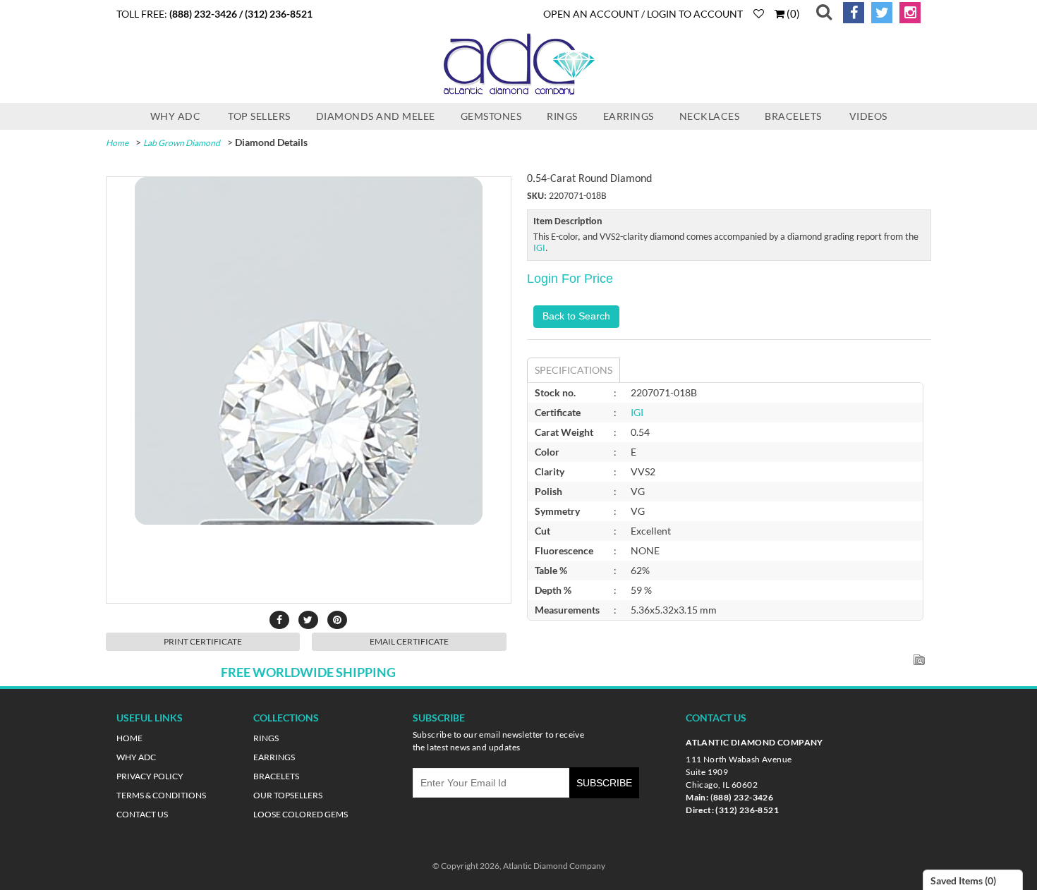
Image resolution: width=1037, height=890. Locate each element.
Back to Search (576, 316)
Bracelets (793, 116)
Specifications (573, 370)
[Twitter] (879, 12)
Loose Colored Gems (300, 814)
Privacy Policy (149, 776)
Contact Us (142, 814)
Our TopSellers (287, 795)
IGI (539, 248)
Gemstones (491, 116)
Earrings (628, 116)
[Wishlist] (758, 13)
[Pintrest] (337, 620)
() (792, 13)
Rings (562, 116)
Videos (868, 116)
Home (117, 143)
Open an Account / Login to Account (643, 14)
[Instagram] (908, 12)
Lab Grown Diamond (181, 143)
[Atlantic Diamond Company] (518, 93)
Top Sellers (259, 116)
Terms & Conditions (161, 795)
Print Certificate (203, 641)
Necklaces (709, 116)
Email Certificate (409, 641)
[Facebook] (851, 12)
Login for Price (570, 279)
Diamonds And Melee (375, 116)
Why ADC (175, 116)
